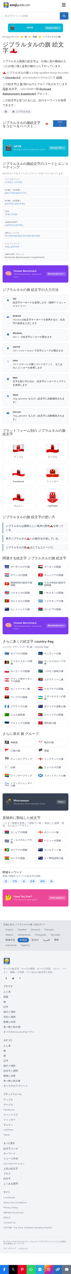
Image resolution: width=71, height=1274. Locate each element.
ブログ (7, 1173)
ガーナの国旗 (14, 858)
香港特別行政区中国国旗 (18, 584)
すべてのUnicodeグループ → (18, 1031)
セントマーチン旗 (17, 689)
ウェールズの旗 (49, 767)
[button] (35, 180)
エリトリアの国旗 (50, 714)
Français (49, 929)
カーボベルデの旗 (17, 566)
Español (22, 929)
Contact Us (9, 1222)
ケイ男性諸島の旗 (50, 858)
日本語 (23, 940)
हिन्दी (56, 940)
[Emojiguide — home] (16, 5)
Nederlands (24, 934)
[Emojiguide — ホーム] (6, 961)
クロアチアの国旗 (50, 689)
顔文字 (7, 1178)
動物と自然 (9, 1021)
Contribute (9, 1197)
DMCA (6, 1217)
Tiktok (6, 1134)
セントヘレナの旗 (17, 609)
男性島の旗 (47, 723)
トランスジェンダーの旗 (18, 784)
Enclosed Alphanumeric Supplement (24, 257)
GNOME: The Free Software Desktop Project (27, 1227)
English (9, 929)
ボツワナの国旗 (15, 653)
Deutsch (35, 929)
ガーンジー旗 (48, 832)
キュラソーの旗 (49, 653)
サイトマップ (9, 1248)
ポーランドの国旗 (17, 671)
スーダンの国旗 (49, 566)
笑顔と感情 (9, 1016)
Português (40, 934)
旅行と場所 (9, 1011)
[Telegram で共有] (40, 1269)
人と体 (7, 991)
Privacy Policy (10, 1207)
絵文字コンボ (10, 1148)
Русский (55, 934)
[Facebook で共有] (4, 1269)
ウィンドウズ (10, 1114)
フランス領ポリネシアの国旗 (18, 680)
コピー (59, 123)
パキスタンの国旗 (50, 592)
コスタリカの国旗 (17, 592)
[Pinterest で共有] (22, 1269)
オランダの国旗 (15, 575)
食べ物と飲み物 (11, 1026)
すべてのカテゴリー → (15, 1085)
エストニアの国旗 (17, 723)
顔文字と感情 (10, 1070)
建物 (42, 881)
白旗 (9, 767)
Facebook (9, 1109)
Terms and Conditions (15, 1202)
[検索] (64, 16)
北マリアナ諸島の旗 (52, 706)
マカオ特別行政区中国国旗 (52, 584)
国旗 (35, 36)
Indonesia (11, 945)
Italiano (9, 934)
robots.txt (23, 1248)
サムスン (8, 1124)
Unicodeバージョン (14, 1163)
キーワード (9, 1153)
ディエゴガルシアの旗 (52, 662)
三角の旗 (12, 750)
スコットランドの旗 (52, 775)
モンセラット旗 (49, 850)
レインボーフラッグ (18, 775)
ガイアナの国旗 (15, 850)
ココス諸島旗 (14, 714)
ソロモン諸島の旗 (50, 671)
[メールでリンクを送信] (66, 1269)
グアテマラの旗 (15, 706)
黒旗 (43, 750)
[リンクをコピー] (57, 1269)
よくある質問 (10, 1183)
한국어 (35, 940)
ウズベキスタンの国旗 (52, 697)
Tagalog (25, 945)
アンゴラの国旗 (15, 697)
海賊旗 (11, 742)
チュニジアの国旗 (50, 575)
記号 (5, 1006)
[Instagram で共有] (48, 1269)
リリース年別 (10, 1158)
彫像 (32, 881)
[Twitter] (13, 978)
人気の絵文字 (10, 1168)
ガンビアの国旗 (49, 609)
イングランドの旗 (50, 759)
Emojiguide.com (11, 36)
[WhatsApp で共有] (31, 1269)
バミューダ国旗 (49, 840)
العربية (46, 940)
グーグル (8, 1104)
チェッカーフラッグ (18, 759)
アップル (8, 1099)
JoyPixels (8, 1129)
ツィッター (9, 1119)
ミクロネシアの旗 (50, 601)
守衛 (15, 881)
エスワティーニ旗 (50, 679)
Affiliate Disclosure (13, 1212)
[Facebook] (6, 978)
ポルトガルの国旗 (17, 601)
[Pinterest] (20, 978)
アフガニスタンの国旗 (18, 662)
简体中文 (10, 940)
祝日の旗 (46, 742)
